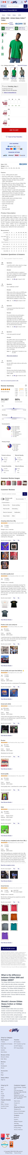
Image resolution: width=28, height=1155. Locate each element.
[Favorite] (5, 33)
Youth (2, 1093)
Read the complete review (8, 865)
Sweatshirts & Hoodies (6, 1043)
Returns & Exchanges (19, 1111)
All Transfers (17, 1041)
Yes (14, 540)
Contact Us (17, 1103)
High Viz (3, 1079)
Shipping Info (17, 1109)
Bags (2, 1074)
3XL (9, 119)
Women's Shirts (5, 1057)
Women (3, 1089)
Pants (2, 1063)
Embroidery (15, 508)
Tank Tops (3, 1048)
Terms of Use (17, 1153)
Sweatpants (4, 1065)
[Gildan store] (19, 23)
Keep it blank (6, 516)
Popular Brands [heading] (6, 1100)
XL (19, 99)
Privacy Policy (17, 1127)
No (18, 540)
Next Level (3, 1108)
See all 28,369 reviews (9, 948)
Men (2, 1091)
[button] (3, 6)
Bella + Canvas (5, 1104)
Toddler (3, 1095)
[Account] (22, 2)
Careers (16, 1119)
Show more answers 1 (12, 355)
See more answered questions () (9, 380)
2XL (9, 109)
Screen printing (16, 505)
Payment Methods (18, 1113)
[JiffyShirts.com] (14, 2)
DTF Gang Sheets (18, 1048)
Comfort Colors (5, 1106)
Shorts (2, 1068)
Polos (2, 1046)
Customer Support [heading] (20, 1085)
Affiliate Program (18, 1121)
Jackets (3, 1050)
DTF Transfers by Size (19, 1043)
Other (13, 516)
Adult (2, 1087)
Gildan (2, 1102)
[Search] (25, 6)
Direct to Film (6, 505)
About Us (16, 1117)
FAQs (15, 1105)
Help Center (17, 1101)
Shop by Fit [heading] (4, 1085)
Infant (2, 1097)
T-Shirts (3, 1041)
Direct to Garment (7, 512)
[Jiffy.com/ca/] (14, 1030)
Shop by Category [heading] (6, 1037)
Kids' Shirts (4, 1059)
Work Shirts (4, 1052)
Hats (2, 1072)
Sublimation (17, 512)
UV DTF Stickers (18, 1046)
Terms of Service (18, 1129)
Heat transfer (6, 508)
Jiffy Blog (16, 1123)
